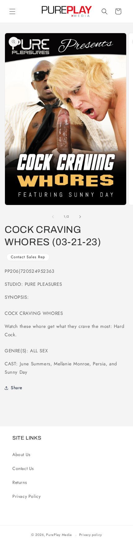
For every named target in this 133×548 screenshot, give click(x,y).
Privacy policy (90, 534)
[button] (12, 11)
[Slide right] (80, 217)
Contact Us (23, 468)
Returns (19, 482)
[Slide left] (53, 217)
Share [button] (16, 388)
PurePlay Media (59, 534)
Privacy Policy (26, 496)
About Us (21, 454)
